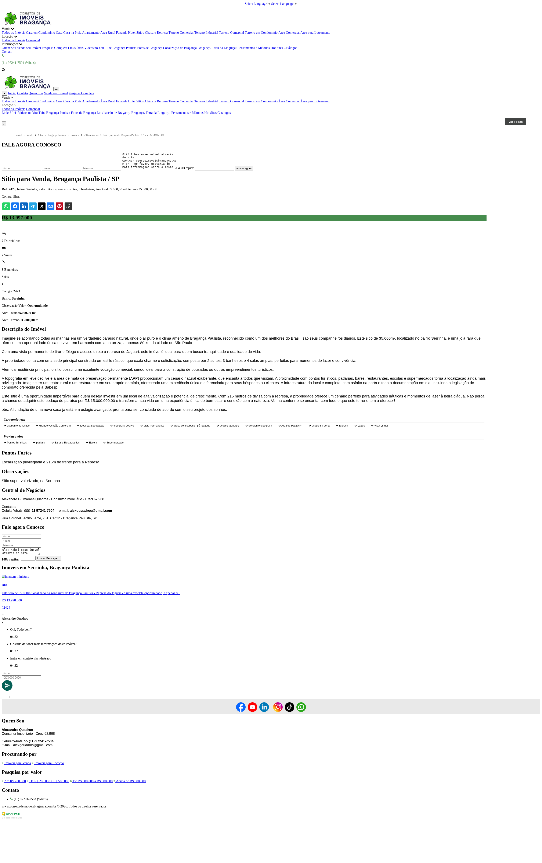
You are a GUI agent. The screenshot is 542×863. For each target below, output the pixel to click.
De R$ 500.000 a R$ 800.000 (92, 781)
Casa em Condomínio (40, 32)
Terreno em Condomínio (261, 32)
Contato (7, 51)
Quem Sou (9, 48)
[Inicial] (27, 25)
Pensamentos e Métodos (254, 48)
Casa (59, 32)
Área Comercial (289, 32)
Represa (162, 32)
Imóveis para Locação (49, 763)
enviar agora (244, 168)
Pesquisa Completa (54, 48)
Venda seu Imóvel (29, 48)
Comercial (187, 32)
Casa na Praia (72, 32)
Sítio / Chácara (146, 32)
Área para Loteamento (315, 32)
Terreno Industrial (206, 32)
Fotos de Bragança (149, 48)
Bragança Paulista (124, 48)
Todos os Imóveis (13, 32)
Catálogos (290, 48)
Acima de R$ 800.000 (130, 781)
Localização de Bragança (180, 48)
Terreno (174, 32)
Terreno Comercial (231, 32)
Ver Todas (516, 121)
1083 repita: (10, 559)
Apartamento (91, 32)
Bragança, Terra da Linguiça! (217, 48)
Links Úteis (75, 48)
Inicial (12, 93)
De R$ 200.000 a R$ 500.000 (49, 781)
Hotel (132, 32)
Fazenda (121, 32)
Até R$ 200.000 (15, 781)
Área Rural (107, 32)
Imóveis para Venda (17, 763)
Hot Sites (277, 48)
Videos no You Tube (98, 48)
